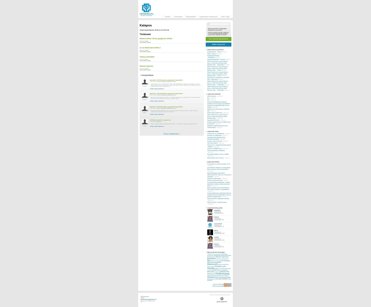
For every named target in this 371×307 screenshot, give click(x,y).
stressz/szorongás (225, 277)
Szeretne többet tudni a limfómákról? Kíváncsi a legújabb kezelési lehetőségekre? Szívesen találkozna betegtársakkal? (219, 195)
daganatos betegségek (214, 262)
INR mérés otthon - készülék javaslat (216, 202)
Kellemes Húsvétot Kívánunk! (215, 180)
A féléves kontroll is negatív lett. (160, 120)
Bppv (209, 260)
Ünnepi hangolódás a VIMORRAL (216, 150)
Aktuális (168, 16)
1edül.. (213, 254)
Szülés (229, 278)
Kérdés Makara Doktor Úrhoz (215, 113)
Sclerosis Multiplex (225, 275)
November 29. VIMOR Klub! (214, 135)
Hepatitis (149, 42)
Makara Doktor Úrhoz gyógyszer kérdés (156, 39)
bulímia (212, 260)
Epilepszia (220, 264)
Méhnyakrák (210, 271)
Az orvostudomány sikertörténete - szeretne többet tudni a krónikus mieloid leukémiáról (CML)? (218, 184)
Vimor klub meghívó (212, 143)
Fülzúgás (218, 266)
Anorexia (209, 256)
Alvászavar (228, 255)
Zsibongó (209, 280)
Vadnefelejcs (211, 57)
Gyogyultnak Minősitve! (213, 55)
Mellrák (214, 270)
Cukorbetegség (225, 260)
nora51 (219, 70)
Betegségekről (191, 16)
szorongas (218, 279)
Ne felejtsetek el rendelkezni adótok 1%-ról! (218, 164)
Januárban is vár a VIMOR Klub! (215, 133)
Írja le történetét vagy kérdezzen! (218, 39)
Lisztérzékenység (224, 268)
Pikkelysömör (211, 274)
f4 (161, 81)
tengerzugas (220, 64)
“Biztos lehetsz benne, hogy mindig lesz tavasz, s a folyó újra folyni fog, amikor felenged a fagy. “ (217, 63)
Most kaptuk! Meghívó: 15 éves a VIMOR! (218, 154)
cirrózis (159, 81)
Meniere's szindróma (222, 270)
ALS (208, 98)
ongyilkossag (217, 271)
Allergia (223, 255)
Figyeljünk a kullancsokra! (214, 178)
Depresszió (212, 264)
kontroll (174, 81)
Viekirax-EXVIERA (147, 57)
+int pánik (209, 254)
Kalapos (145, 86)
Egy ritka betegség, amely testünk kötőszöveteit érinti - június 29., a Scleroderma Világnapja (219, 174)
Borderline (211, 259)
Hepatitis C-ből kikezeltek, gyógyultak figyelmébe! (166, 80)
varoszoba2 (218, 224)
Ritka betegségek (214, 275)
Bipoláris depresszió (222, 257)
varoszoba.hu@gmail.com (148, 299)
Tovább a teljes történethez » (157, 88)
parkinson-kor (224, 271)
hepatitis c (217, 268)
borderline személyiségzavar (222, 258)
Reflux (208, 275)
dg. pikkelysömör (211, 52)
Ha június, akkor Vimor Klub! (214, 141)
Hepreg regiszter (146, 66)
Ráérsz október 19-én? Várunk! (215, 158)
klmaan (219, 52)
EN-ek (216, 230)
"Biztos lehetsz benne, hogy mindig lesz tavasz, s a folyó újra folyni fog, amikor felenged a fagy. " (217, 116)
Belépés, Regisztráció (218, 44)
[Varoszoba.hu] (146, 9)
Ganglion (223, 266)
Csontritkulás (217, 260)
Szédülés (225, 279)
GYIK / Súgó (225, 16)
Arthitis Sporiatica (211, 96)
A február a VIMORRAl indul (214, 148)
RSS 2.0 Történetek (218, 284)
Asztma (214, 256)
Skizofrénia (211, 277)
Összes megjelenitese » (172, 134)
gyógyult (164, 81)
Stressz (217, 277)
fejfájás (224, 264)
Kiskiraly (222, 59)
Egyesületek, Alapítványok (208, 16)
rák (219, 275)
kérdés (209, 53)
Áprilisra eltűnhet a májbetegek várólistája (218, 198)
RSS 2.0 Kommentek (218, 286)
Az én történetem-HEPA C (150, 48)
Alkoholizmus (217, 255)
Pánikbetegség (222, 274)
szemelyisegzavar (211, 278)
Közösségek (178, 16)
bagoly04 (217, 210)
